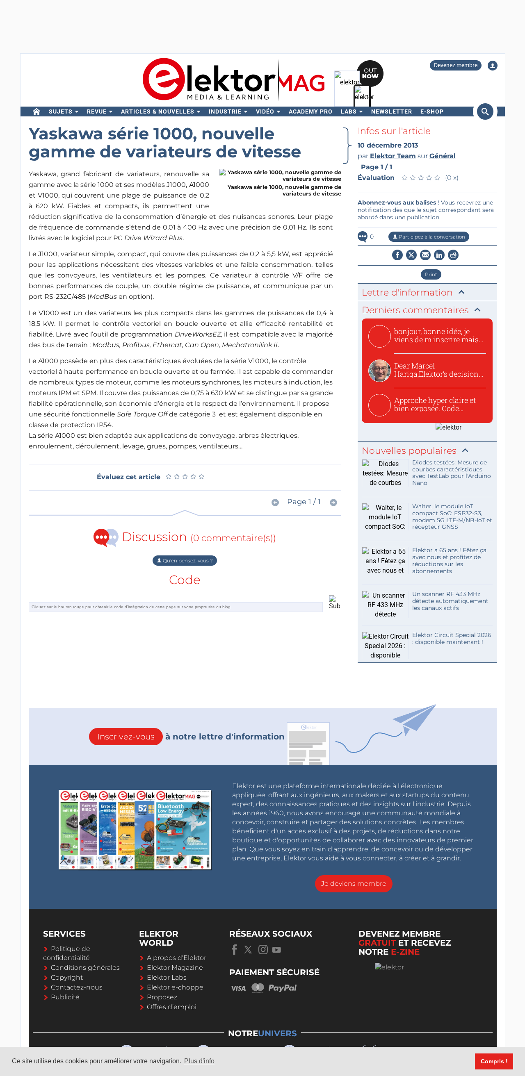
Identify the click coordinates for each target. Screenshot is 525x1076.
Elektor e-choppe (175, 987)
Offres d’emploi (171, 1007)
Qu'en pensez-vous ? (187, 560)
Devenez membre (455, 65)
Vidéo (265, 111)
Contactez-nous (77, 987)
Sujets (61, 111)
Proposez (162, 997)
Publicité (65, 997)
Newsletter (391, 111)
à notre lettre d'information (191, 737)
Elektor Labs (167, 977)
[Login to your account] (493, 66)
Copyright (67, 977)
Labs (349, 111)
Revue (97, 111)
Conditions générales (85, 967)
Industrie (225, 111)
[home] (37, 111)
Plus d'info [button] (199, 1061)
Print (431, 274)
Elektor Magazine (175, 967)
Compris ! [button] (494, 1061)
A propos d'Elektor (176, 958)
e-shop (432, 111)
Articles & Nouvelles (157, 111)
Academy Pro (311, 111)
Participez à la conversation (431, 237)
